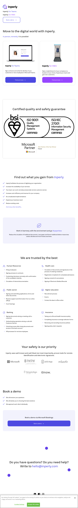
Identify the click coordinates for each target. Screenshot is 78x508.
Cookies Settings (19, 504)
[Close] (75, 498)
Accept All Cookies (33, 504)
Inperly (9, 11)
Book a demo (10, 20)
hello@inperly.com (45, 466)
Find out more (19, 80)
